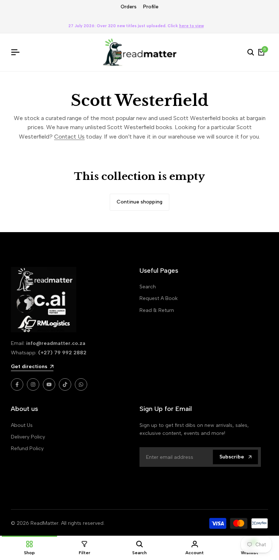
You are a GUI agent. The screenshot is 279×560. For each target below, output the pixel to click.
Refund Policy (27, 448)
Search (148, 287)
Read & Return (157, 310)
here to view (191, 26)
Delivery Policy (28, 437)
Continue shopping (139, 202)
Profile (150, 7)
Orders (129, 7)
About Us (22, 425)
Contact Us (69, 136)
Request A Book (159, 298)
